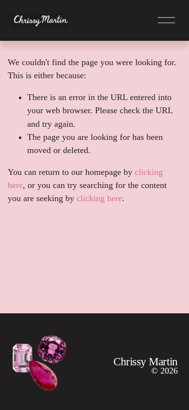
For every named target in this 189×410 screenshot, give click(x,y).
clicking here (99, 198)
